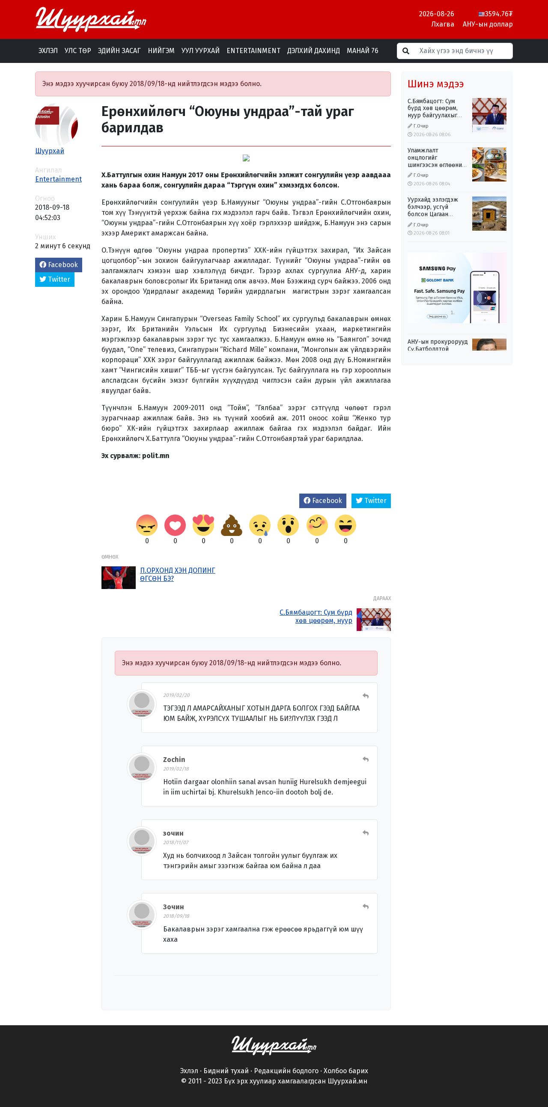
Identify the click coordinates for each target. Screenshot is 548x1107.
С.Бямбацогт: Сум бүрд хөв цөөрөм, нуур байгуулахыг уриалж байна (316, 624)
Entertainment (253, 51)
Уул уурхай (201, 51)
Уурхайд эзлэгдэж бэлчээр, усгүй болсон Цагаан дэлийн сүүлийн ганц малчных (437, 214)
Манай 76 (362, 51)
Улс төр (78, 51)
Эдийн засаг (119, 51)
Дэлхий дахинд (313, 51)
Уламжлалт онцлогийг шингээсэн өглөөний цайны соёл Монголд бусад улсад (437, 165)
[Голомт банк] (457, 288)
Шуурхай (49, 151)
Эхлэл (48, 51)
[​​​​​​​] (274, 1045)
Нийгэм (161, 51)
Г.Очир (421, 126)
